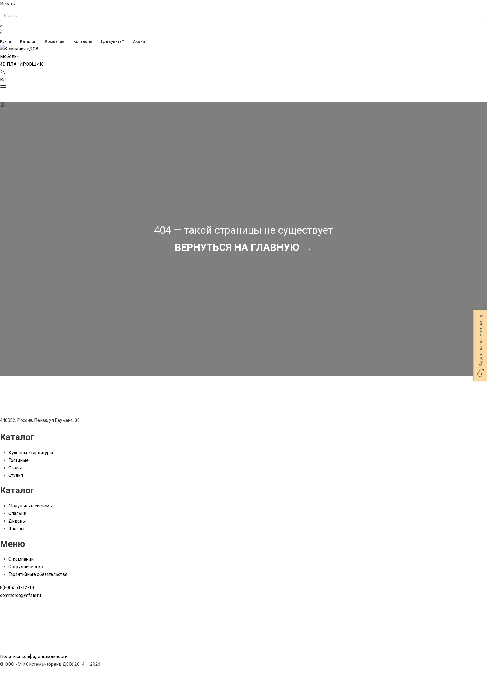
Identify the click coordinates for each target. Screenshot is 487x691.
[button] (21, 64)
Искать (7, 3)
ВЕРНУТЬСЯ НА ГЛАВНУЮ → (243, 247)
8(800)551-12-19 (17, 587)
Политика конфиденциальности (33, 656)
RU (3, 79)
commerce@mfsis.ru (20, 595)
